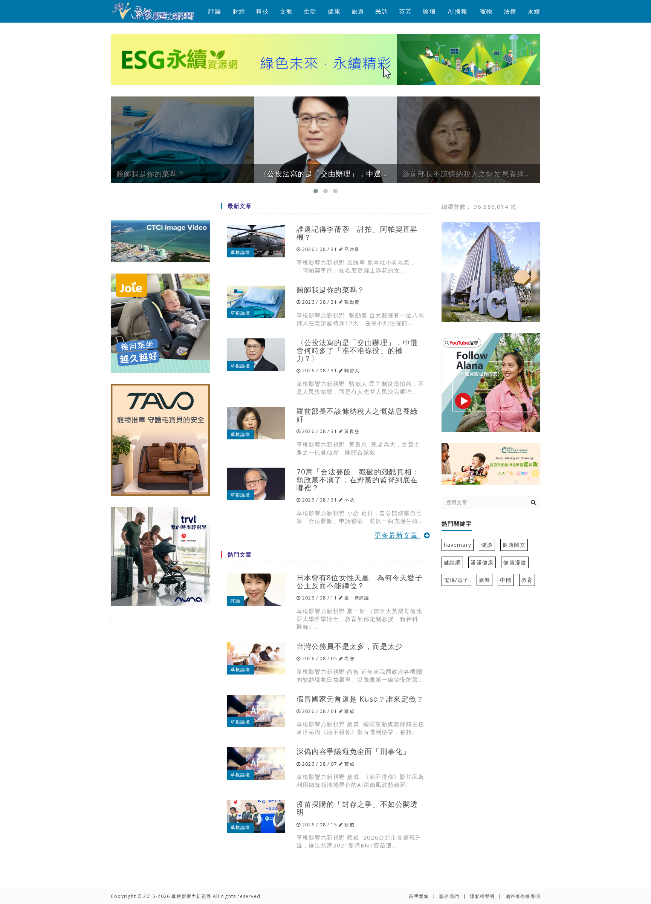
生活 (310, 11)
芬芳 (405, 11)
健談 (486, 544)
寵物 (486, 11)
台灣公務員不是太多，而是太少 (349, 646)
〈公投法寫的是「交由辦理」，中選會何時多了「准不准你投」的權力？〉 (357, 350)
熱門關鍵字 (457, 523)
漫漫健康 (482, 562)
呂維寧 (351, 249)
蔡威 (349, 711)
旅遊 (357, 11)
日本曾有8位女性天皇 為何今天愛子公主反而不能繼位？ (359, 581)
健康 (334, 11)
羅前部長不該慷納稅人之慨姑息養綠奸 (357, 415)
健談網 (452, 562)
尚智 (349, 658)
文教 (286, 11)
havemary (458, 544)
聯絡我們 (449, 896)
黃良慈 (351, 431)
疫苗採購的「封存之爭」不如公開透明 (357, 808)
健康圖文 (514, 544)
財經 (238, 11)
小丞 (349, 500)
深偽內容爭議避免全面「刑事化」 (353, 751)
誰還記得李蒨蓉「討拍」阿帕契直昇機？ (357, 233)
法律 (510, 11)
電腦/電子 (456, 579)
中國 (505, 579)
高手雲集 (419, 896)
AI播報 (458, 11)
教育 (527, 579)
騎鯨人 (351, 370)
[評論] (256, 589)
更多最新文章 (397, 535)
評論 (214, 11)
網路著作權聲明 (523, 896)
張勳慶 (351, 302)
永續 (533, 11)
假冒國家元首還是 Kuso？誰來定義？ (360, 699)
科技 (262, 11)
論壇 (429, 11)
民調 (381, 11)
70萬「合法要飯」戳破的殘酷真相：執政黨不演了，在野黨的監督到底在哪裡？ (358, 480)
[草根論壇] (256, 240)
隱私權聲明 (482, 896)
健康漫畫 (514, 562)
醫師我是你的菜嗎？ (330, 290)
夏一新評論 (356, 598)
